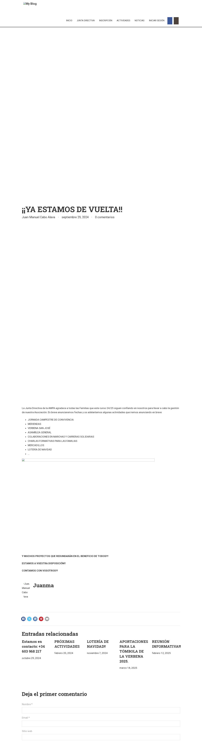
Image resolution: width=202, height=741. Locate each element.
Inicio (69, 20)
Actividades (123, 20)
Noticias (139, 20)
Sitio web (27, 731)
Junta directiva (86, 20)
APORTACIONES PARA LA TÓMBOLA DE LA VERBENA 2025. (133, 651)
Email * (26, 717)
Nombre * (27, 704)
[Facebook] (23, 619)
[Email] (47, 619)
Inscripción (105, 20)
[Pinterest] (41, 619)
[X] (29, 619)
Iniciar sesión (156, 20)
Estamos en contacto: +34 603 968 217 (33, 646)
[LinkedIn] (35, 619)
